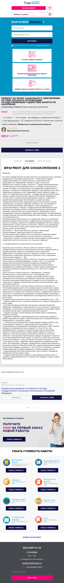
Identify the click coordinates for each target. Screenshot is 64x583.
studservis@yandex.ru (32, 563)
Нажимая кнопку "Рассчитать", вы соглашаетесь (31, 45)
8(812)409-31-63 (32, 547)
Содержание (17, 161)
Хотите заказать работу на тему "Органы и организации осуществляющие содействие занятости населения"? (33, 113)
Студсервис (32, 552)
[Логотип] (32, 2)
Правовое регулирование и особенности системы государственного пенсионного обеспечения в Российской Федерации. (28, 390)
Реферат (35, 22)
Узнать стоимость (14, 439)
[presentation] (1, 280)
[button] (27, 407)
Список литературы (44, 161)
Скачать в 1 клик (47, 397)
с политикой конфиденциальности (42, 45)
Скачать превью (32, 143)
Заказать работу (28, 8)
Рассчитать (32, 41)
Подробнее (16, 398)
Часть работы (29, 161)
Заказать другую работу (32, 537)
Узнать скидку (32, 578)
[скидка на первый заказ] (49, 8)
